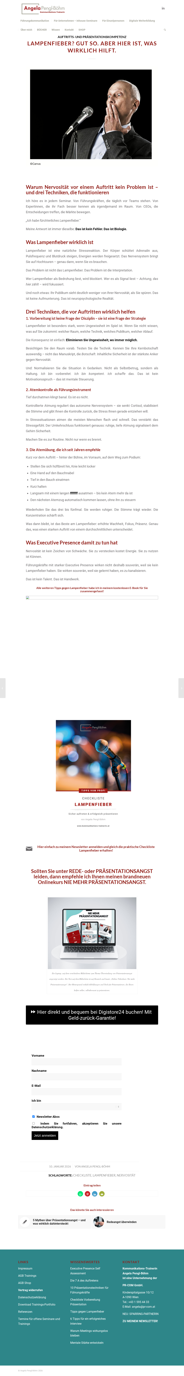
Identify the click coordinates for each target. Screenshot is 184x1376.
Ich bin (36, 1100)
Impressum (25, 1268)
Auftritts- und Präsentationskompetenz (92, 37)
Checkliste (82, 1175)
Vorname (38, 1055)
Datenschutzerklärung (32, 1297)
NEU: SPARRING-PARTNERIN (140, 1314)
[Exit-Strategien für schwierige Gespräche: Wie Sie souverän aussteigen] (3, 688)
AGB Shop (24, 1283)
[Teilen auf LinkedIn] (94, 1193)
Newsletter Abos (48, 1116)
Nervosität (126, 1175)
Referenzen (25, 1311)
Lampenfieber (104, 1175)
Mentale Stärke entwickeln (87, 1342)
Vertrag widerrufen (30, 1290)
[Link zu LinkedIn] (163, 8)
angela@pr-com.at (143, 1306)
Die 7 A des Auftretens (84, 1280)
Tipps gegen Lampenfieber (87, 1311)
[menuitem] (34, 20)
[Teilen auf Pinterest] (87, 1193)
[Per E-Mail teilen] (102, 1193)
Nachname (39, 1071)
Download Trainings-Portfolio (36, 1304)
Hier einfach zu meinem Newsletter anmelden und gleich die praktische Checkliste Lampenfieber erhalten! (96, 848)
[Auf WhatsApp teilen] (80, 1193)
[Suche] (164, 29)
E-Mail (36, 1085)
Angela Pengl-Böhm (95, 1166)
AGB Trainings (27, 1275)
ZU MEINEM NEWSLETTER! (140, 1321)
